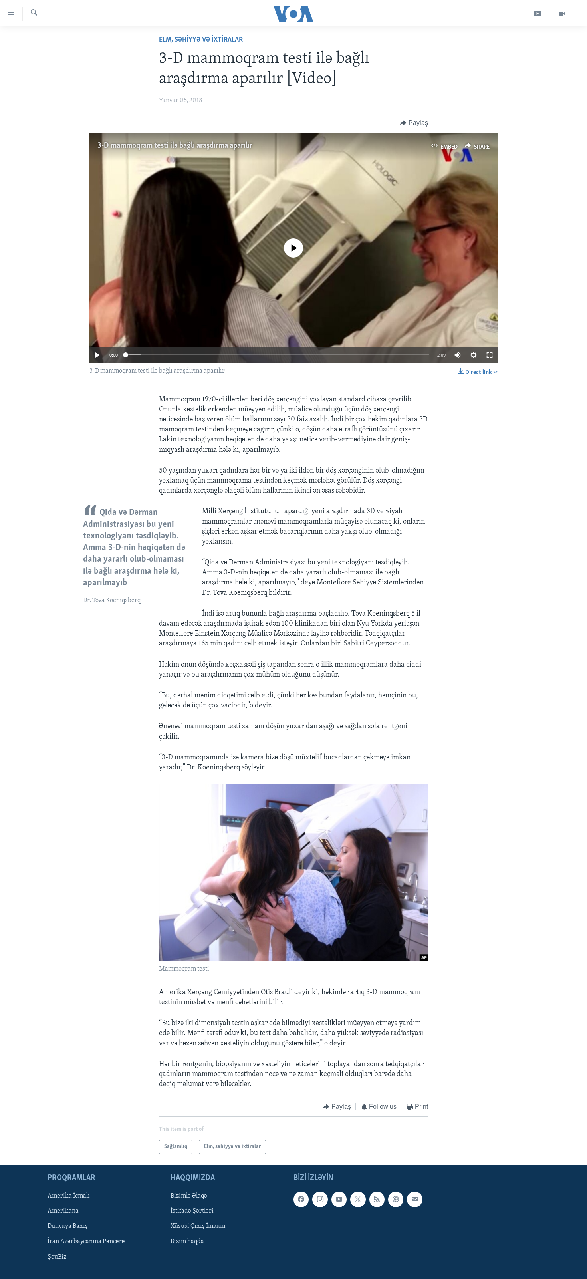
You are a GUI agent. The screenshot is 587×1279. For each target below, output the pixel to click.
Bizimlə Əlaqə (189, 1196)
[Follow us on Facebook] (301, 1199)
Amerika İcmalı (69, 1196)
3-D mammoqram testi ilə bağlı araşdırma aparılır (174, 146)
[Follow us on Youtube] (339, 1199)
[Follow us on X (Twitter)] (357, 1199)
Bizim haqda (187, 1241)
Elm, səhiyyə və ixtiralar (201, 40)
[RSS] (377, 1199)
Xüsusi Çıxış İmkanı (198, 1226)
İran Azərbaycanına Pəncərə (86, 1241)
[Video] (562, 14)
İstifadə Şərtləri (192, 1211)
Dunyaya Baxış (68, 1226)
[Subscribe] (414, 1199)
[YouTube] (537, 14)
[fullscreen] (490, 355)
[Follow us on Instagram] (319, 1199)
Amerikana (63, 1211)
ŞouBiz (57, 1256)
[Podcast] (395, 1199)
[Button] (414, 123)
